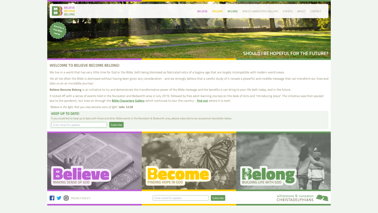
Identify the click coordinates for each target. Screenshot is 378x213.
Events (288, 11)
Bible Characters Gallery (260, 11)
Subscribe (116, 125)
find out (202, 100)
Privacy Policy (81, 198)
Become (217, 11)
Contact (315, 11)
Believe (202, 11)
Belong (233, 11)
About (301, 11)
